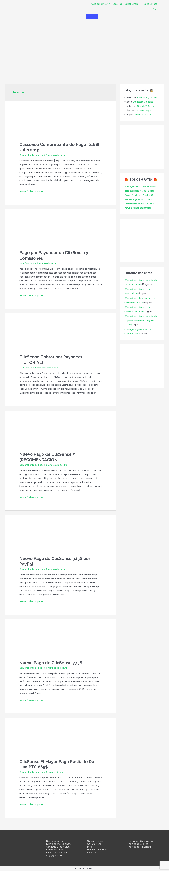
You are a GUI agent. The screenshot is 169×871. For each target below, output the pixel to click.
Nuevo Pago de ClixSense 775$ (50, 662)
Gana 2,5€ (139, 203)
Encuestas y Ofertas (147, 97)
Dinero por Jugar (55, 849)
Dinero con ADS (143, 114)
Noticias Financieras (97, 849)
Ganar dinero (94, 844)
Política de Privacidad (139, 847)
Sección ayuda (26, 263)
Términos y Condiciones (140, 841)
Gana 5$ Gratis (140, 186)
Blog (89, 847)
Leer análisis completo (31, 191)
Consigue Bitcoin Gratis (58, 847)
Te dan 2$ (138, 195)
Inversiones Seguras (56, 852)
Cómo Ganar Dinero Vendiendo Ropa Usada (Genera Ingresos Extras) (140, 320)
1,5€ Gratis (138, 199)
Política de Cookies (138, 844)
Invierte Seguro (144, 110)
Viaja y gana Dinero (56, 855)
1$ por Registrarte (137, 207)
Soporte (91, 852)
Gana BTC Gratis (145, 106)
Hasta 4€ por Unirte (139, 190)
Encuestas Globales (143, 101)
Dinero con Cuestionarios (59, 844)
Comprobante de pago (31, 155)
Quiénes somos (95, 841)
